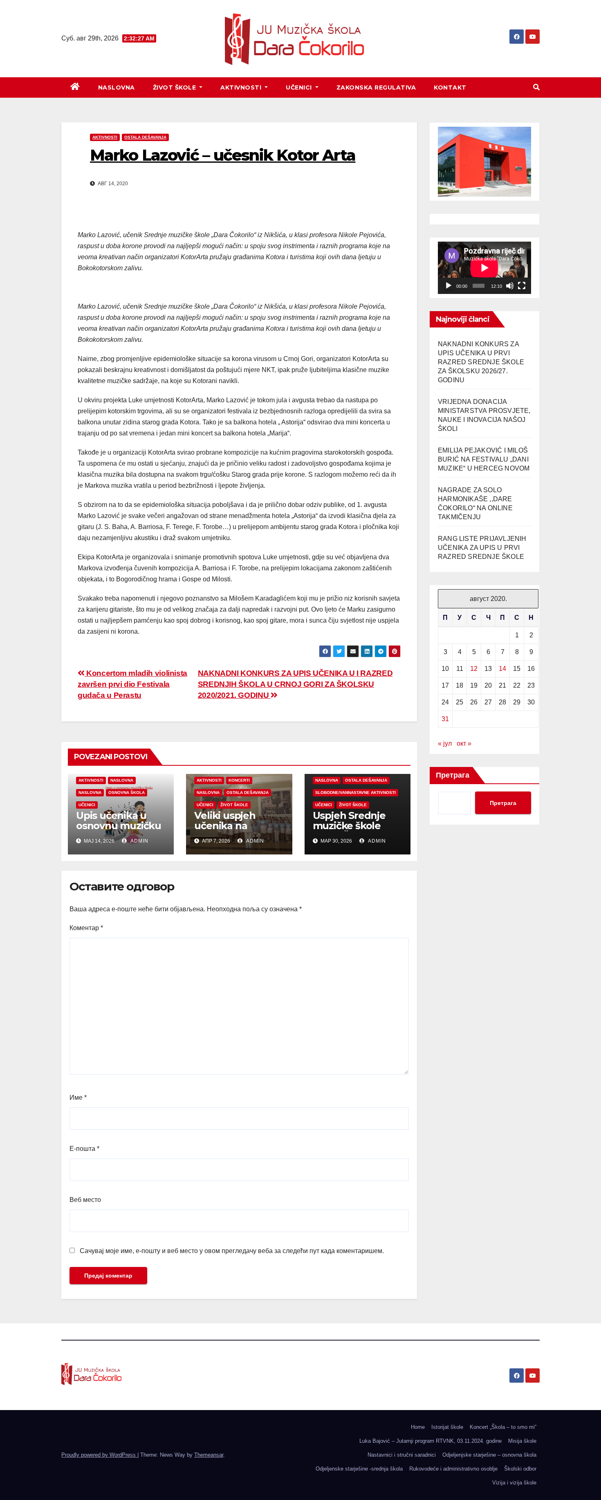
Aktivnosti (241, 87)
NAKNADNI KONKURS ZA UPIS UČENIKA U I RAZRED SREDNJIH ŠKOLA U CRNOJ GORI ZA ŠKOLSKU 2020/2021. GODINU (295, 684)
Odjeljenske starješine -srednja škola (359, 1469)
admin (138, 841)
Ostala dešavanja (145, 137)
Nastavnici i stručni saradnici (402, 1455)
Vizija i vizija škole (514, 1483)
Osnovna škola (126, 792)
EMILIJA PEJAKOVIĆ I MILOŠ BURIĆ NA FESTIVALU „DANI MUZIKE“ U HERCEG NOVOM (483, 459)
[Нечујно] (510, 286)
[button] (536, 87)
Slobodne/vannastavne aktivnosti (355, 792)
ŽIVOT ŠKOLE (175, 87)
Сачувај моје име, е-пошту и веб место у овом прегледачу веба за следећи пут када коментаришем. (232, 1250)
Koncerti (239, 780)
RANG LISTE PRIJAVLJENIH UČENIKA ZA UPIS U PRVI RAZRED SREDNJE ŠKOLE (482, 547)
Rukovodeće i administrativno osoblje (453, 1469)
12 (474, 668)
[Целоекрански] (522, 286)
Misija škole (522, 1441)
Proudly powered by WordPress (99, 1455)
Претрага (452, 775)
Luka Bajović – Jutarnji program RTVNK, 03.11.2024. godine (430, 1441)
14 (502, 668)
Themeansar (208, 1455)
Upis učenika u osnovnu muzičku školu (118, 825)
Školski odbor (520, 1469)
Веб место (85, 1199)
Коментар (86, 927)
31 (445, 718)
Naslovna (116, 87)
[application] (484, 268)
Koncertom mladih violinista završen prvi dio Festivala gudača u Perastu (132, 684)
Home (418, 1427)
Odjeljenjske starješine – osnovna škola (489, 1455)
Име (78, 1097)
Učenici (300, 87)
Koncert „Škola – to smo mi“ (503, 1427)
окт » (464, 743)
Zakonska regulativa (376, 87)
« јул (445, 743)
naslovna (121, 780)
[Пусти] (448, 286)
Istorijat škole (447, 1427)
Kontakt (450, 87)
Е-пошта (84, 1148)
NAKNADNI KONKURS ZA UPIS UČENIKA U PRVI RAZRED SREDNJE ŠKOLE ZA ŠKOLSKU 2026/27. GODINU (481, 362)
